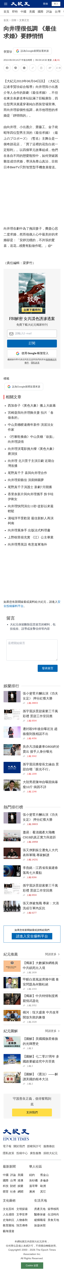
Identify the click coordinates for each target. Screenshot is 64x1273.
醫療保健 (40, 1214)
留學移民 (53, 1208)
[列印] (41, 68)
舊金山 (44, 1174)
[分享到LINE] (15, 68)
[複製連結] (32, 67)
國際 (40, 11)
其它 (43, 1191)
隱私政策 (35, 363)
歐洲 (43, 1185)
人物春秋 (22, 1219)
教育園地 (8, 1225)
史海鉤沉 (8, 1219)
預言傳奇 (22, 1225)
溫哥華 (33, 1185)
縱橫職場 (40, 1219)
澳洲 (32, 1191)
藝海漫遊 (8, 1231)
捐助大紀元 (50, 1153)
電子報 (7, 1146)
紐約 (32, 1174)
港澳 (20, 1180)
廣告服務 (35, 1153)
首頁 (6, 11)
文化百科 (8, 1208)
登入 (56, 3)
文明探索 (22, 1208)
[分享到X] (24, 68)
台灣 (57, 11)
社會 (13, 1191)
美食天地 (53, 1219)
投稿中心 (22, 1153)
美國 (32, 11)
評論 (49, 11)
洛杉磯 (33, 1180)
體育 (6, 1191)
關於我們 (19, 1146)
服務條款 (49, 1146)
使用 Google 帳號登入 (35, 353)
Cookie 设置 (32, 1265)
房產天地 (40, 1208)
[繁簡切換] (58, 68)
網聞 (20, 1191)
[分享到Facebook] (7, 68)
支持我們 (32, 1112)
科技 (6, 1185)
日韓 (13, 20)
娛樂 (20, 1185)
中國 (23, 11)
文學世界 (22, 1214)
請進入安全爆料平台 (32, 936)
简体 (45, 3)
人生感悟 (8, 1214)
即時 (15, 11)
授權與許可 (34, 1146)
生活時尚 (53, 1214)
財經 (13, 1185)
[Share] (25, 703)
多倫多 (44, 1180)
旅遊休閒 (40, 1225)
